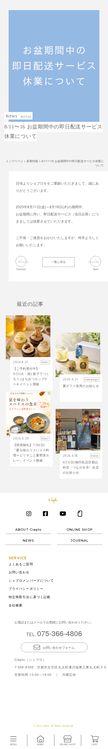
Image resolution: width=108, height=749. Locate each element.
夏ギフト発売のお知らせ (81, 386)
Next (95, 269)
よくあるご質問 (21, 564)
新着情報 (32, 161)
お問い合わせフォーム (59, 647)
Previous (21, 269)
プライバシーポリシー (26, 588)
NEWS (28, 541)
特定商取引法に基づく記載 (29, 596)
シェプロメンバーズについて (31, 580)
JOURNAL (79, 541)
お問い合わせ (19, 572)
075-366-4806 (59, 633)
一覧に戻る (58, 262)
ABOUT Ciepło (28, 530)
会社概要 (15, 605)
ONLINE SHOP (80, 530)
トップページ (14, 161)
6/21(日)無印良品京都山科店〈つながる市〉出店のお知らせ (81, 467)
